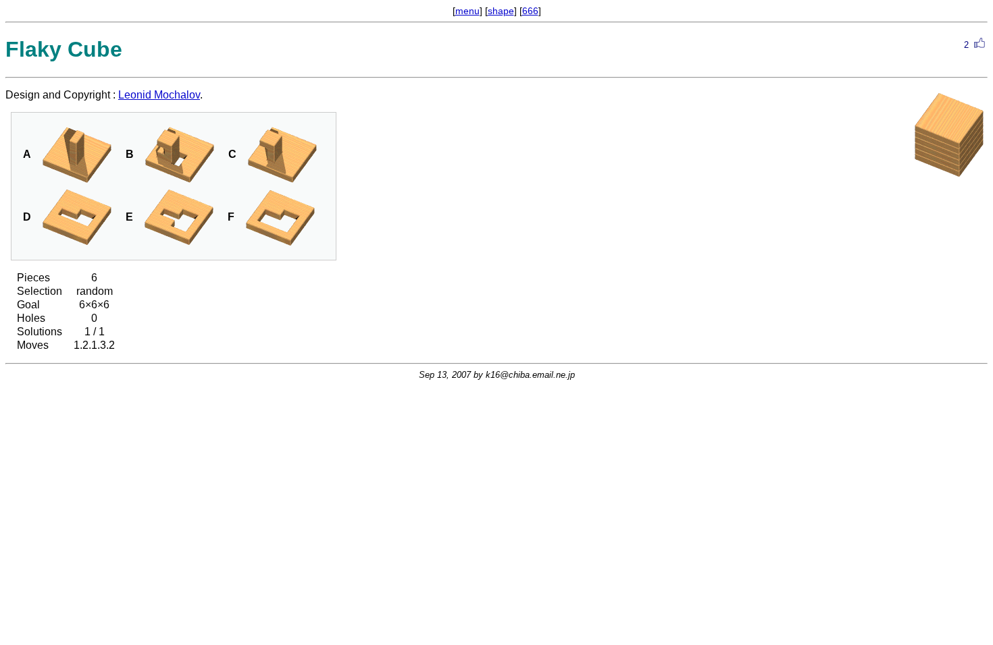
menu (467, 10)
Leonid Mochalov (159, 95)
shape (501, 10)
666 (530, 10)
